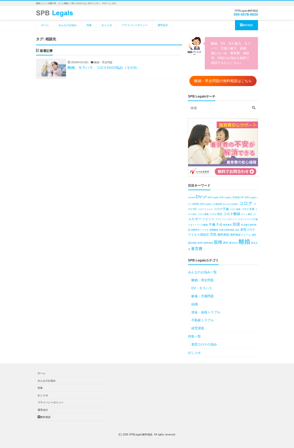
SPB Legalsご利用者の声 (231, 197)
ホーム (45, 25)
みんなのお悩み (68, 25)
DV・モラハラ (201, 288)
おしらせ (107, 25)
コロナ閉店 (215, 214)
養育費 (196, 249)
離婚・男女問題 (202, 280)
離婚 (244, 241)
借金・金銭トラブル (205, 312)
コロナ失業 (247, 209)
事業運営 (227, 225)
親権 (218, 242)
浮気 (213, 234)
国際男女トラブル (200, 230)
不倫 (212, 224)
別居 (236, 224)
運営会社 (163, 25)
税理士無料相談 (205, 243)
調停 (225, 242)
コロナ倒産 (235, 209)
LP (205, 197)
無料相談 (248, 25)
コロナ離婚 (231, 214)
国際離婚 (213, 230)
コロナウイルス (205, 209)
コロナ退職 (203, 214)
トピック (208, 219)
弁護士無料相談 (226, 230)
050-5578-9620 (246, 14)
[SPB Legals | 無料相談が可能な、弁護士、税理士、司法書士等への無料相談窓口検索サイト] (56, 12)
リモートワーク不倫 (248, 219)
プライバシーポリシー (135, 25)
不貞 (219, 224)
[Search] (254, 108)
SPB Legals (213, 197)
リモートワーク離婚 (198, 225)
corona (191, 197)
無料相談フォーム (240, 234)
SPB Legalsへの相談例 (211, 204)
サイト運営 (246, 214)
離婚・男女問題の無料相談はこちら (223, 81)
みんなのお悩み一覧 (202, 272)
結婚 (194, 304)
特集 (89, 25)
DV (199, 196)
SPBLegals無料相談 (140, 434)
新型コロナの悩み (204, 344)
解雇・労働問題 (202, 296)
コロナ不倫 (221, 209)
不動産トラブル (202, 320)
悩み (237, 230)
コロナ (246, 203)
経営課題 (197, 328)
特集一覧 (194, 336)
